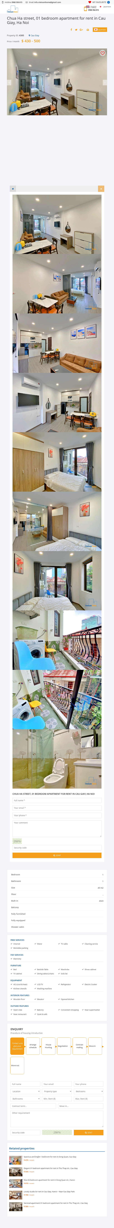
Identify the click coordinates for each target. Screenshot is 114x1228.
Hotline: (13, 2)
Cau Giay (35, 35)
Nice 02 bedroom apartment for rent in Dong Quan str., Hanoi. (49, 1180)
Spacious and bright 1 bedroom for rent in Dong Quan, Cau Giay (50, 1156)
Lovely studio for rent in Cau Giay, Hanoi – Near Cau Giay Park (49, 1191)
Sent (58, 855)
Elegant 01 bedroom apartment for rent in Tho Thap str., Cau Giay (51, 1168)
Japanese (102, 29)
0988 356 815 (93, 10)
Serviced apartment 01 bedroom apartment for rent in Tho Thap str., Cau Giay (56, 1203)
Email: (45, 2)
